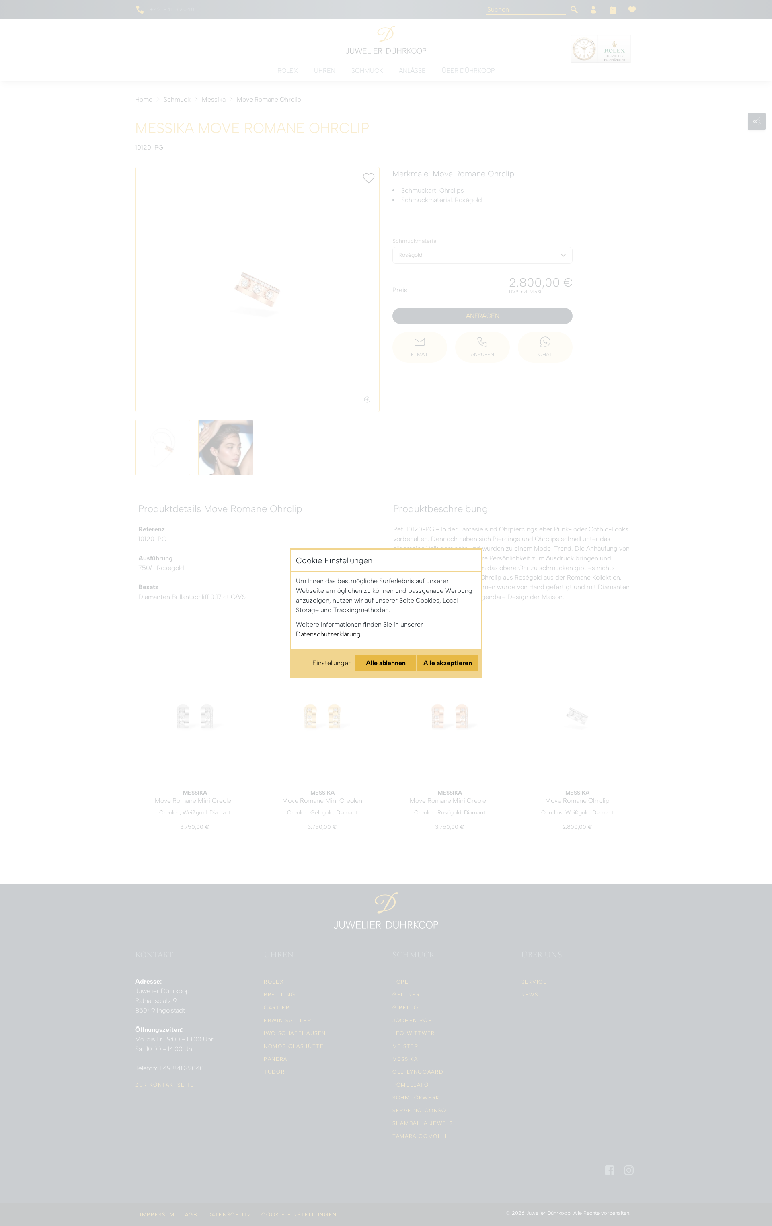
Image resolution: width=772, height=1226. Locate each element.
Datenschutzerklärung (328, 634)
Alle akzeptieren (447, 663)
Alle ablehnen (386, 663)
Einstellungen (332, 663)
